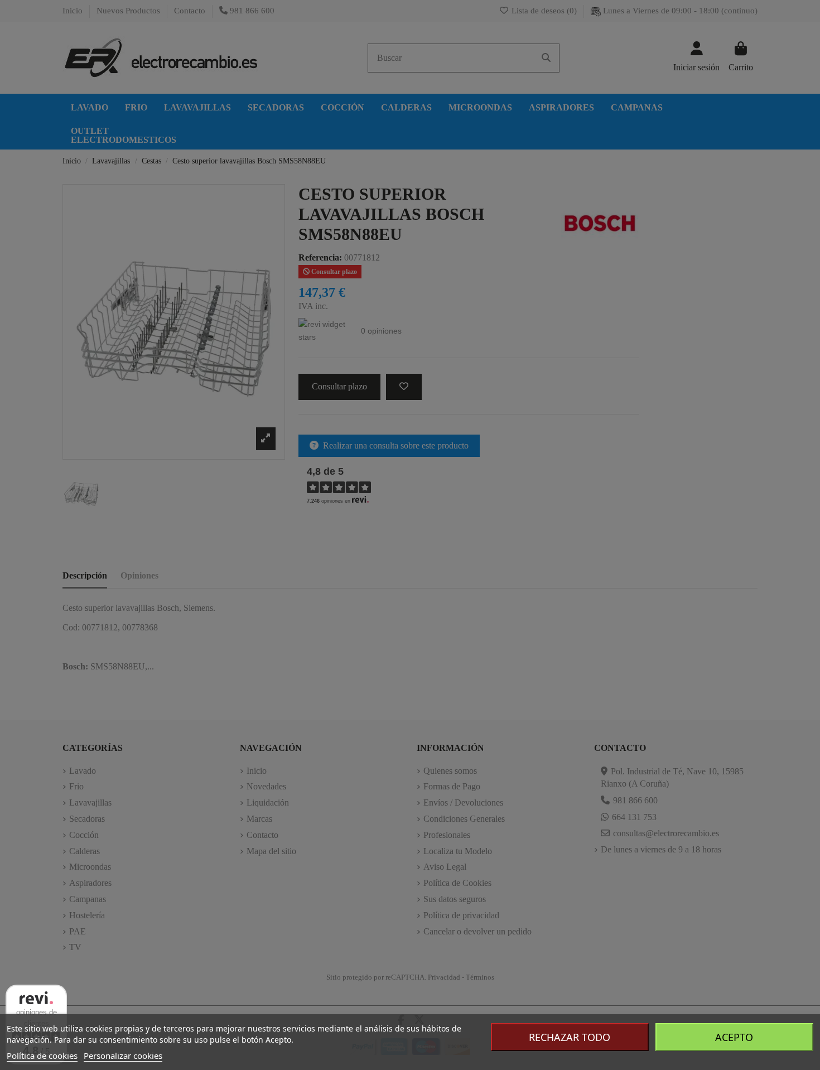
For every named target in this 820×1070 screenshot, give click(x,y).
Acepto (734, 1037)
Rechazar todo (569, 1037)
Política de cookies (42, 1055)
